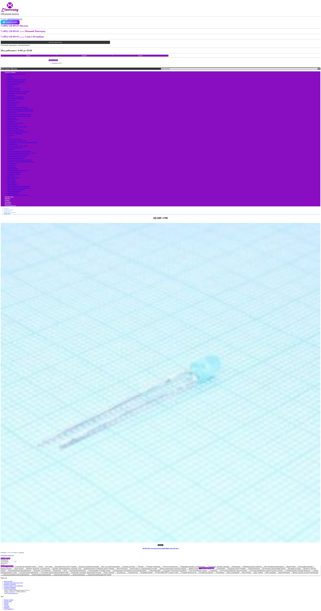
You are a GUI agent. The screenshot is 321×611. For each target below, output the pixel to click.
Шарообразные (12, 184)
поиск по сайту (8, 581)
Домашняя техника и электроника (18, 91)
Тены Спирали (12, 163)
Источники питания (13, 102)
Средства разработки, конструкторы (19, 151)
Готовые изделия (12, 84)
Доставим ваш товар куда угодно (13, 582)
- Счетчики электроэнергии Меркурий (53, 572)
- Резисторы (56, 570)
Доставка (84, 55)
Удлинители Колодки (14, 172)
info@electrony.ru (14, 19)
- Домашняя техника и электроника (191, 566)
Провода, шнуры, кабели (15, 130)
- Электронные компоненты (40, 574)
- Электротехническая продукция (98, 574)
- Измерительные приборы (251, 566)
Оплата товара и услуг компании (13, 585)
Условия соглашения (10, 587)
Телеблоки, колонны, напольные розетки (20, 161)
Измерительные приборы (15, 97)
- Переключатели (253, 568)
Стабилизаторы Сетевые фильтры (18, 154)
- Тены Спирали (107, 572)
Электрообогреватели (14, 191)
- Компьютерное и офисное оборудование (98, 568)
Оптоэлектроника (13, 119)
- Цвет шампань (269, 572)
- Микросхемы (192, 568)
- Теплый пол (120, 572)
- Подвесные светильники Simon (272, 568)
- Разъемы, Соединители (41, 570)
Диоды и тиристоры (13, 90)
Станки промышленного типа (17, 156)
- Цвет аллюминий (232, 572)
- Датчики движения (152, 566)
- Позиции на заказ (293, 568)
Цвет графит (11, 181)
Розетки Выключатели (14, 139)
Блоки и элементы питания (16, 81)
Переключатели (12, 125)
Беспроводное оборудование (16, 79)
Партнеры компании (10, 588)
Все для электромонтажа (15, 83)
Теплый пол (11, 165)
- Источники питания (304, 566)
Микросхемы (11, 118)
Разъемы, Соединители (14, 133)
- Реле (64, 570)
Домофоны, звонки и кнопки (16, 93)
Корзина (6, 603)
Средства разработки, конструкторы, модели (21, 153)
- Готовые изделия (127, 566)
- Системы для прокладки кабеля (173, 570)
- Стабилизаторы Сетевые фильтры (296, 570)
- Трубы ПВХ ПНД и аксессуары (165, 572)
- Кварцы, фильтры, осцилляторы (37, 568)
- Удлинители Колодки (187, 572)
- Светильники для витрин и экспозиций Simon (129, 570)
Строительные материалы (15, 158)
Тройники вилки (12, 168)
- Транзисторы (132, 572)
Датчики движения (13, 88)
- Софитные (212, 570)
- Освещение (220, 568)
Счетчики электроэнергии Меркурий (19, 160)
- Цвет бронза (245, 572)
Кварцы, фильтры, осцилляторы (17, 107)
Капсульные (11, 105)
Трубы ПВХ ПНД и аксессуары (17, 170)
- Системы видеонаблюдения (24, 566)
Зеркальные (11, 95)
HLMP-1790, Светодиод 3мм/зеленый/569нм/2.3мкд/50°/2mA (161, 548)
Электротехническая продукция (17, 195)
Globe (9, 76)
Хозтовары (10, 175)
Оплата (6, 604)
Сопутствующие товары (15, 147)
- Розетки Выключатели (76, 570)
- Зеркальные (234, 566)
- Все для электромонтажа (109, 566)
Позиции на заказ (13, 128)
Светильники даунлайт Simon (17, 140)
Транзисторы (11, 167)
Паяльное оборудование (15, 123)
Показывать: (4, 563)
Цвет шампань (12, 183)
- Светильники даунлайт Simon (98, 570)
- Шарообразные (283, 572)
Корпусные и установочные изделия (19, 114)
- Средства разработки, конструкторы (232, 570)
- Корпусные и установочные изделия (142, 568)
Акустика (10, 77)
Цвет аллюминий (12, 177)
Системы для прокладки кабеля (17, 146)
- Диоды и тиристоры (169, 566)
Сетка (8, 558)
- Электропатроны (77, 574)
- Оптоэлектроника (206, 568)
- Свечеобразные (154, 570)
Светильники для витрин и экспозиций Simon (22, 142)
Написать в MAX (11, 22)
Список (3, 558)
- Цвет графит (257, 572)
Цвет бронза (11, 179)
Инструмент (11, 100)
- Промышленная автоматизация (18, 570)
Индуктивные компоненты (16, 98)
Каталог (28, 55)
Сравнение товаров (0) (7, 555)
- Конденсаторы (121, 568)
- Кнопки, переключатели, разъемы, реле (65, 568)
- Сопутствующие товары (197, 570)
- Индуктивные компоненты (273, 566)
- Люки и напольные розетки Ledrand (171, 568)
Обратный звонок (10, 13)
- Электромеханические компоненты (15, 574)
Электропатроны (12, 193)
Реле (8, 137)
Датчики (10, 86)
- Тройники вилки (145, 572)
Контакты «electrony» (10, 584)
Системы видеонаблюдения (16, 74)
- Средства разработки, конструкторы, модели (265, 570)
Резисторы (10, 135)
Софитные (10, 149)
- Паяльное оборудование (235, 568)
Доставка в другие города (55, 42)
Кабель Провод (12, 104)
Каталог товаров (10, 72)
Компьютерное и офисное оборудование (20, 111)
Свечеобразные (12, 144)
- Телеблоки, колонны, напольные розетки (85, 572)
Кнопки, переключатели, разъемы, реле (20, 109)
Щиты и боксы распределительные (18, 186)
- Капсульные (18, 568)
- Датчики (139, 566)
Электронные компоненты (15, 190)
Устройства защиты (13, 174)
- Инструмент (290, 566)
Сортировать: (4, 560)
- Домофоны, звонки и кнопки (217, 566)
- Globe (39, 566)
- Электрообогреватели (60, 574)
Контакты (140, 55)
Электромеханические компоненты (18, 188)
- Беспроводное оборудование (65, 566)
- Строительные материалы (27, 572)
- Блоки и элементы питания (88, 566)
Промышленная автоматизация (17, 132)
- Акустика (47, 566)
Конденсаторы (12, 112)
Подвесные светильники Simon (17, 126)
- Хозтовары (219, 572)
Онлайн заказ (8, 601)
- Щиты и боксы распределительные (304, 572)
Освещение (11, 121)
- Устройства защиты (205, 572)
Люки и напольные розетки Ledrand (19, 116)
